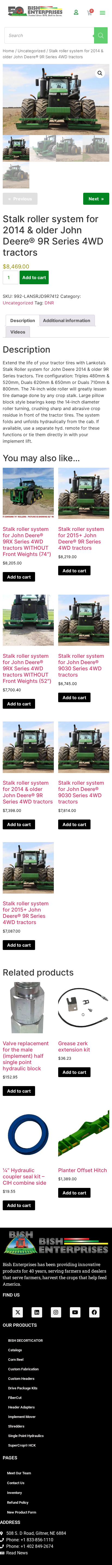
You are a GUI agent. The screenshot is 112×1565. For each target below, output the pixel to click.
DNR (49, 302)
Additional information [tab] (66, 320)
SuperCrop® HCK (22, 1445)
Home (8, 50)
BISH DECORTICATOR (25, 1340)
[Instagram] (56, 1312)
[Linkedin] (37, 1312)
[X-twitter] (18, 1312)
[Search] (101, 35)
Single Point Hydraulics (26, 1436)
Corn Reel (15, 1360)
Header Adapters (21, 1407)
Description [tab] (22, 320)
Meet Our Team (19, 1473)
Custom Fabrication (23, 1369)
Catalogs (15, 1350)
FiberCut (14, 1398)
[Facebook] (94, 1312)
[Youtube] (75, 1312)
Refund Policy (17, 1502)
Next (94, 198)
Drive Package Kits (23, 1388)
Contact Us (15, 1483)
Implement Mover (22, 1417)
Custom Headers (21, 1379)
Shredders (16, 1426)
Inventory (14, 1493)
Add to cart (34, 277)
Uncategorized (31, 50)
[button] (102, 12)
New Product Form (21, 1512)
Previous (22, 198)
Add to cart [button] (19, 577)
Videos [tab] (17, 332)
